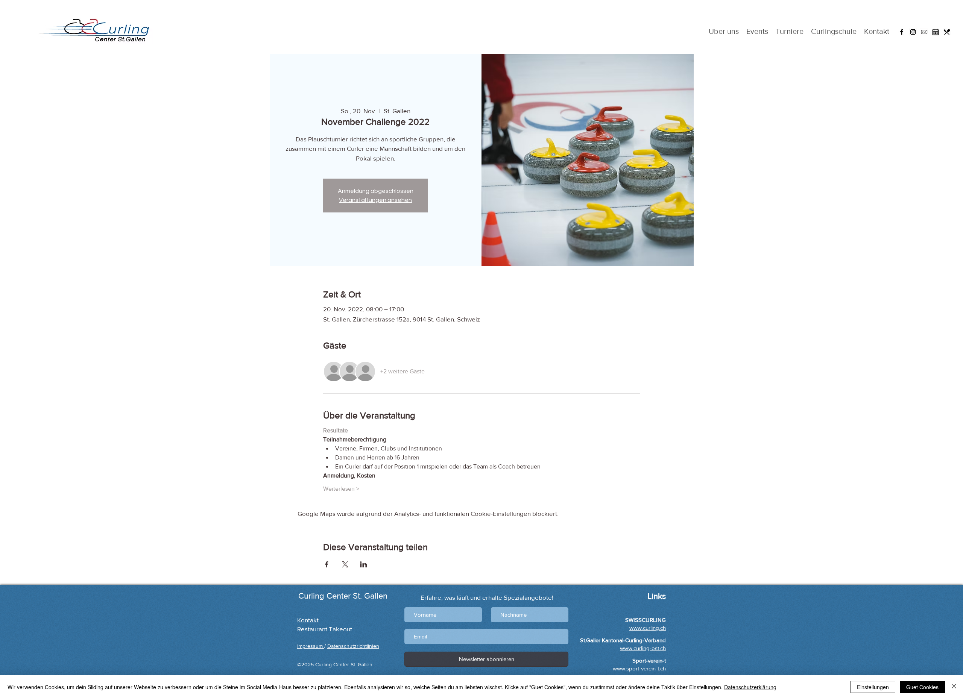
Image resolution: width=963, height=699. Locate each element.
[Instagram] (913, 32)
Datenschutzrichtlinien (353, 646)
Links (655, 596)
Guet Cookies (922, 687)
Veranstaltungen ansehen (375, 200)
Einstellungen (873, 687)
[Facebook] (901, 32)
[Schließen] (953, 687)
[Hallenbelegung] (935, 32)
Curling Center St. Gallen (342, 595)
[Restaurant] (947, 32)
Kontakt (308, 619)
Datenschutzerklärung (750, 687)
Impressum (310, 646)
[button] (924, 32)
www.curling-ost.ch (643, 648)
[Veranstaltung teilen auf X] (345, 564)
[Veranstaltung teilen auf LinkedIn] (363, 564)
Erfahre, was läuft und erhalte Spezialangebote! (487, 597)
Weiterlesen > (341, 488)
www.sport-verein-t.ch (639, 668)
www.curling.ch (647, 628)
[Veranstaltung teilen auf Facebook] (326, 564)
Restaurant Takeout (324, 628)
